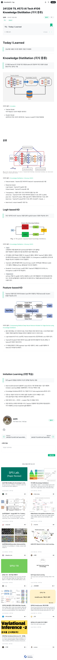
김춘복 (4, 17)
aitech (10, 20)
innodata (12, 106)
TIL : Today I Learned (13, 27)
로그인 (53, 2)
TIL (5, 20)
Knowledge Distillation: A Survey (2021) (21, 178)
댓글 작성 (51, 455)
